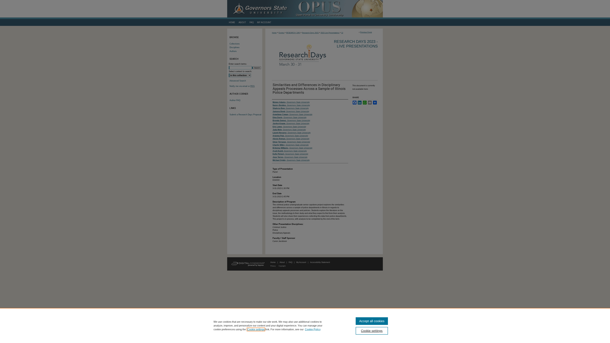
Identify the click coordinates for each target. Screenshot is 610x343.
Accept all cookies (371, 321)
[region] (305, 325)
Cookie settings (256, 329)
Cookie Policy (313, 329)
